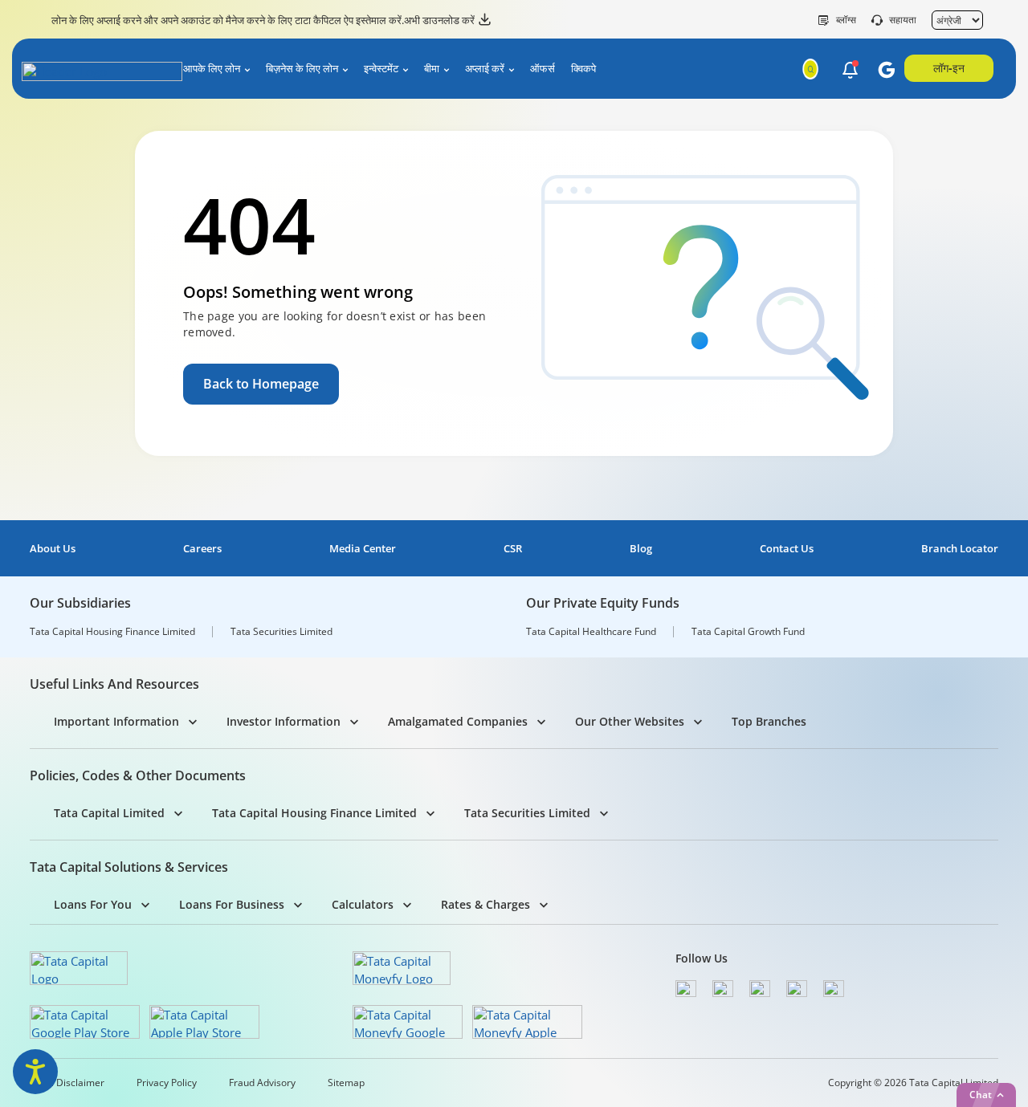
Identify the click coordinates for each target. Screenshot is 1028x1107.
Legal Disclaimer (67, 1083)
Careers (202, 549)
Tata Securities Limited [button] (527, 812)
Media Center (362, 549)
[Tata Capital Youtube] (796, 988)
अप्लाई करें (484, 68)
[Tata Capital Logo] (79, 968)
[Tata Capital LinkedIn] (833, 988)
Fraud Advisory (262, 1083)
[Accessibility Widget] (35, 1071)
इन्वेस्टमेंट (381, 68)
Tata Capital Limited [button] (109, 812)
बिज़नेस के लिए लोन (302, 68)
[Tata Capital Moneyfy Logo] (402, 968)
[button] (850, 69)
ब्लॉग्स (846, 20)
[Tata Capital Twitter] (722, 988)
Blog (641, 549)
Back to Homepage (261, 384)
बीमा (431, 68)
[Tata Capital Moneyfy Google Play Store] (408, 1022)
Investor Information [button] (283, 721)
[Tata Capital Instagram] (759, 988)
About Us (52, 549)
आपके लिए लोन (211, 68)
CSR (513, 549)
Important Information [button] (116, 721)
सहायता (902, 20)
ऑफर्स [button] (542, 68)
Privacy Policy (167, 1083)
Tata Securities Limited (281, 631)
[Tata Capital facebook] (685, 988)
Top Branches (769, 721)
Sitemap (346, 1083)
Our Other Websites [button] (629, 721)
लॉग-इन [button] (949, 67)
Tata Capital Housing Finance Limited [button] (314, 812)
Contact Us (787, 549)
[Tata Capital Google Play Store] (85, 1022)
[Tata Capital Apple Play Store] (204, 1022)
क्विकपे (583, 68)
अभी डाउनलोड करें (439, 20)
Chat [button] (980, 1094)
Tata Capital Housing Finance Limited (112, 631)
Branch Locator (959, 549)
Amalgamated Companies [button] (458, 721)
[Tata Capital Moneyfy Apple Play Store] (527, 1022)
